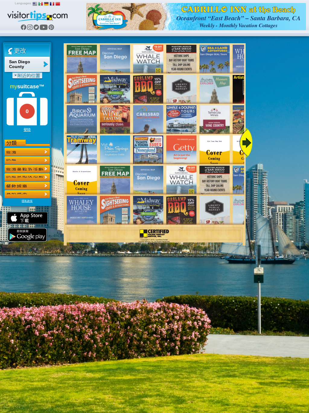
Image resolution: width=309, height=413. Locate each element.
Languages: (23, 3)
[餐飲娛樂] (27, 169)
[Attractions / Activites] (27, 160)
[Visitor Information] (27, 194)
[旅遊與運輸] (27, 186)
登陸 (27, 130)
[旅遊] (27, 152)
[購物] (27, 177)
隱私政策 (27, 201)
